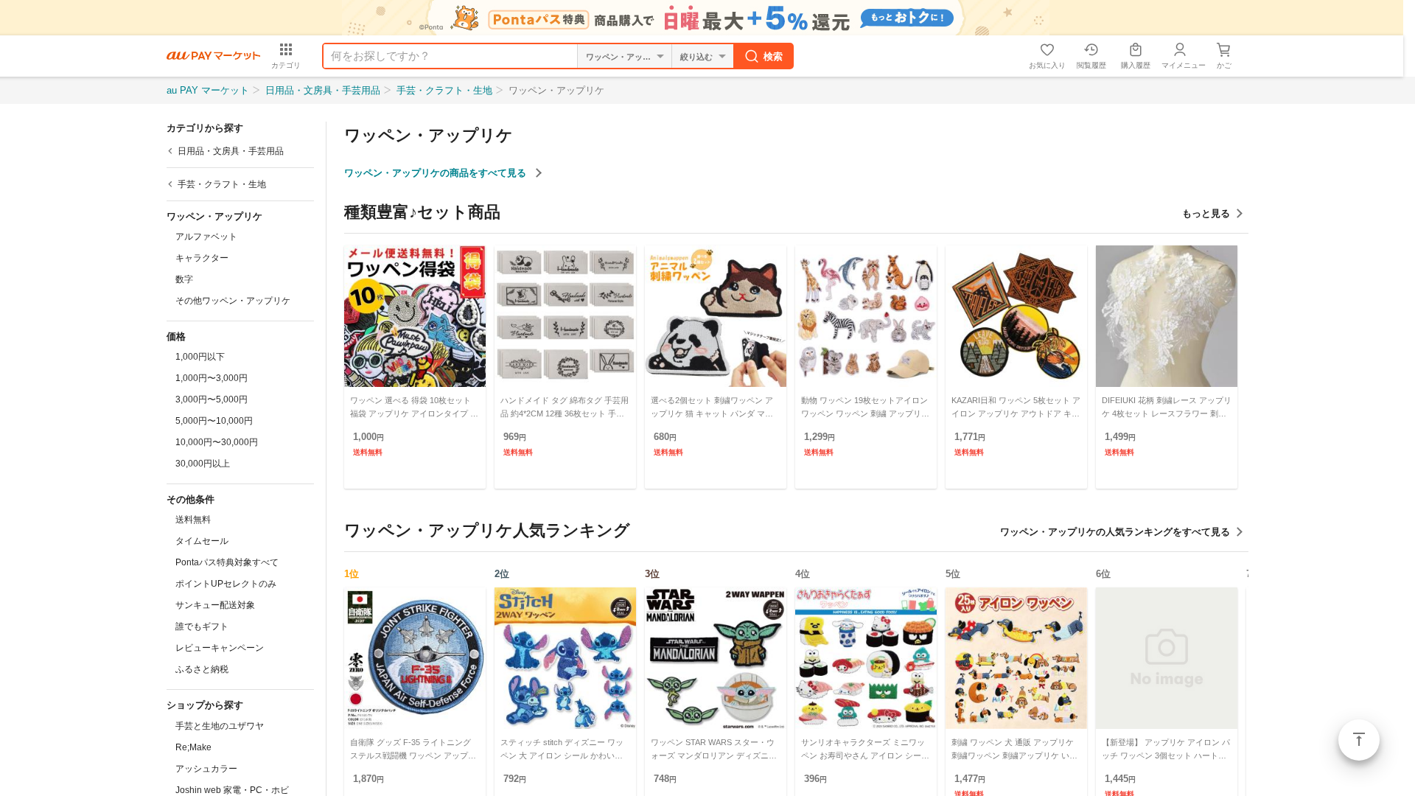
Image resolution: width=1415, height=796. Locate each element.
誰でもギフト (201, 626)
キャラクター (201, 258)
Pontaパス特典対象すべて (227, 562)
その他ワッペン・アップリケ (232, 301)
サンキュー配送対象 (215, 605)
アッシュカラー (206, 769)
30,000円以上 (202, 463)
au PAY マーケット (208, 90)
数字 (184, 279)
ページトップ (1359, 740)
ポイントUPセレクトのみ (225, 584)
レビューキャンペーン (219, 648)
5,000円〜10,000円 (214, 421)
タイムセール (201, 541)
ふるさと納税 (201, 669)
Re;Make (193, 747)
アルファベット (206, 236)
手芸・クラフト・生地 (444, 90)
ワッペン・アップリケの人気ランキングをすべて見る (1115, 531)
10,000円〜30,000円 (216, 442)
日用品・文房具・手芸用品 (322, 90)
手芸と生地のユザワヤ (219, 726)
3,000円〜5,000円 (211, 399)
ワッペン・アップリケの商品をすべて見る (436, 172)
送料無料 (193, 519)
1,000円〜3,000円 (211, 378)
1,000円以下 (200, 357)
